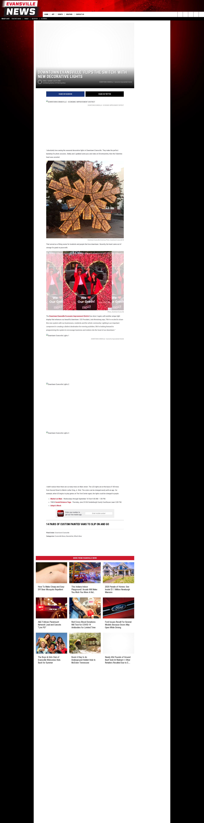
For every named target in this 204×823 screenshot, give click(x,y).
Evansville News (60, 536)
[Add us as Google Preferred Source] (185, 14)
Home (46, 14)
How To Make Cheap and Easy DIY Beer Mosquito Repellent (51, 588)
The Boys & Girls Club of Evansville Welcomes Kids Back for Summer (49, 660)
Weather (35, 19)
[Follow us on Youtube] (201, 14)
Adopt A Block (55, 505)
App (53, 14)
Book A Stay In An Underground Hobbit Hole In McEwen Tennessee (83, 660)
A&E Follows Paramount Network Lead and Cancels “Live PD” (49, 625)
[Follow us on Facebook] (190, 14)
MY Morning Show (60, 83)
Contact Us (80, 14)
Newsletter (69, 536)
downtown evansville (62, 533)
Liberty (44, 81)
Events (60, 14)
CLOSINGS (44, 19)
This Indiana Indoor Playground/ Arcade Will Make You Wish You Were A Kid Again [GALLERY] (84, 589)
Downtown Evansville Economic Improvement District (69, 316)
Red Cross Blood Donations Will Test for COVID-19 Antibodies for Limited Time (83, 625)
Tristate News (16, 19)
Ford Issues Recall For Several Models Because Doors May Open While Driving (118, 625)
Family (26, 19)
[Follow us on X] (196, 14)
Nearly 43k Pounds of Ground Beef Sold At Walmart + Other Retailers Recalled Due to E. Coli (117, 660)
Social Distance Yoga (63, 502)
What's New (78, 536)
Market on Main (56, 499)
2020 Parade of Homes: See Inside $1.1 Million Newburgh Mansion (117, 589)
